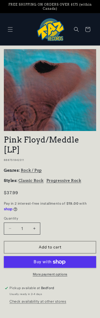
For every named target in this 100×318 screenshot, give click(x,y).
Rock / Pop (31, 170)
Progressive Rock (63, 180)
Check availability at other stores (37, 301)
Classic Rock (31, 180)
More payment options (50, 274)
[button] (10, 29)
